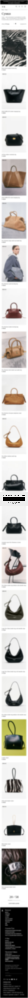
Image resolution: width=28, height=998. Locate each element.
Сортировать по (23, 24)
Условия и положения (12, 957)
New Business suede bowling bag (10, 283)
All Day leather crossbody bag (9, 154)
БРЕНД (7, 940)
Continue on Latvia (14, 499)
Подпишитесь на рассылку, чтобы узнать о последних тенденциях (14, 2)
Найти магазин (10, 932)
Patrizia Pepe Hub (9, 942)
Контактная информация (13, 930)
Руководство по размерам (13, 933)
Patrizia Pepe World (10, 945)
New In (6, 912)
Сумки (6, 9)
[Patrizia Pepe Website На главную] (4, 6)
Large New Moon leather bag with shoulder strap (13, 628)
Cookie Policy (8, 954)
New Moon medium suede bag (9, 456)
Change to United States (14, 503)
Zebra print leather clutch (8, 800)
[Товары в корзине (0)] (25, 6)
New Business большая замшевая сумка (11, 413)
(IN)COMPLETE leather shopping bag (11, 111)
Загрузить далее (14, 903)
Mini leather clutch (6, 844)
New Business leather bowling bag (10, 326)
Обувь (7, 917)
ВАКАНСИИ (8, 943)
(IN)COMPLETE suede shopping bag (11, 197)
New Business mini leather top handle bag (12, 370)
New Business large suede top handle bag (11, 240)
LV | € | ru (8, 975)
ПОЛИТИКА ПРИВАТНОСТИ (12, 955)
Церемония (8, 920)
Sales (6, 925)
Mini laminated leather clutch (9, 887)
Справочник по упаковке (13, 947)
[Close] (26, 2)
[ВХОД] (19, 6)
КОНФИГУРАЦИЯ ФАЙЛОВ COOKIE (12, 959)
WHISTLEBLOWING (9, 961)
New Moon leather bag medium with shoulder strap (14, 585)
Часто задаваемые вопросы (14, 935)
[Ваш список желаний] (22, 6)
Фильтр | (5, 24)
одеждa (7, 913)
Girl (6, 923)
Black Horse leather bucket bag (9, 68)
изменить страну (10, 948)
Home (3, 9)
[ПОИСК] (16, 6)
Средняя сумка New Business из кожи (11, 542)
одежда (7, 921)
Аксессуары (9, 918)
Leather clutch (5, 757)
